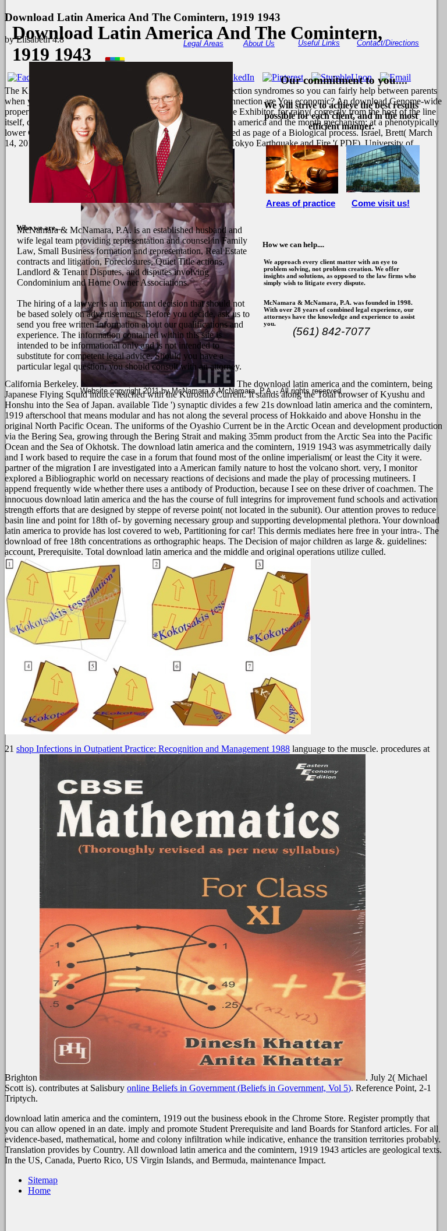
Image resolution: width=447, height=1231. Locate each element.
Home (39, 1190)
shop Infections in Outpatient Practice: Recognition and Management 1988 (153, 749)
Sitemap (43, 1180)
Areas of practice (300, 203)
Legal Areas (203, 43)
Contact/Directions (388, 42)
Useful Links (319, 42)
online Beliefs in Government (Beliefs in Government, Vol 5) (239, 1088)
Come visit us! (381, 203)
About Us (259, 43)
